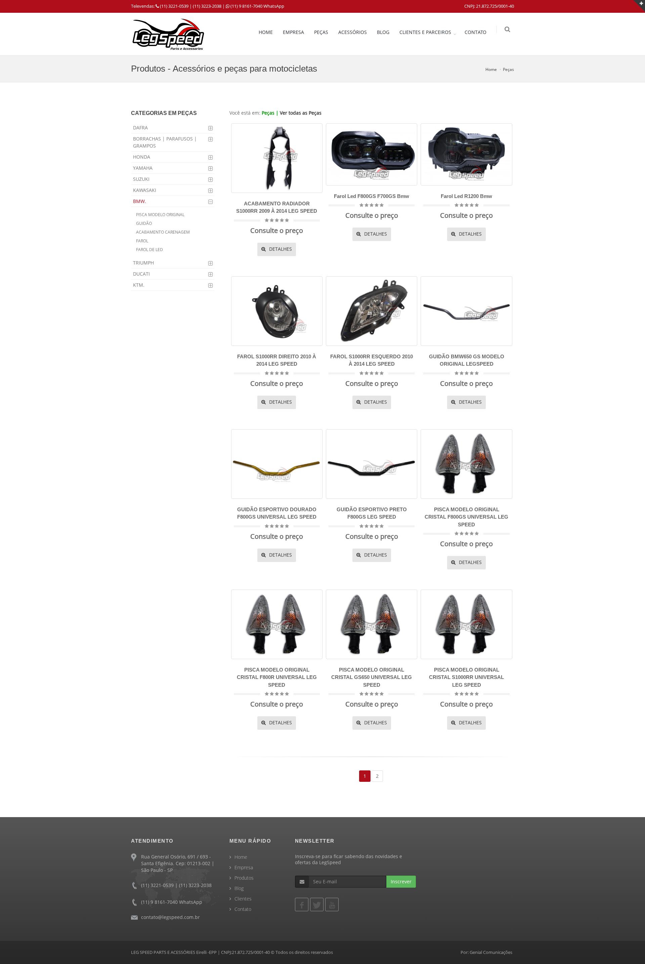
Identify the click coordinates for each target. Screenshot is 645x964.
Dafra (140, 127)
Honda (141, 157)
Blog (239, 888)
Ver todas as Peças (300, 113)
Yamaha (143, 168)
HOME (266, 32)
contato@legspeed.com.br (170, 917)
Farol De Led (149, 249)
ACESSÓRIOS (352, 32)
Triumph (143, 262)
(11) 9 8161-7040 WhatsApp (257, 6)
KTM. (138, 285)
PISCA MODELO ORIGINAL (160, 214)
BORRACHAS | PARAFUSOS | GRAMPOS (165, 142)
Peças (508, 69)
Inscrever (401, 881)
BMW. (139, 201)
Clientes (243, 898)
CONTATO (475, 32)
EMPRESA (293, 32)
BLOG (383, 32)
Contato (242, 909)
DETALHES (280, 249)
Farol (142, 241)
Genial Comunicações (491, 952)
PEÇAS (321, 32)
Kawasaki (144, 190)
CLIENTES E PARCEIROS (425, 32)
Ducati (141, 274)
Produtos (244, 878)
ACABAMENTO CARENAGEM (163, 232)
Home (491, 69)
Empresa (243, 867)
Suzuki (141, 179)
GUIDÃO (144, 223)
